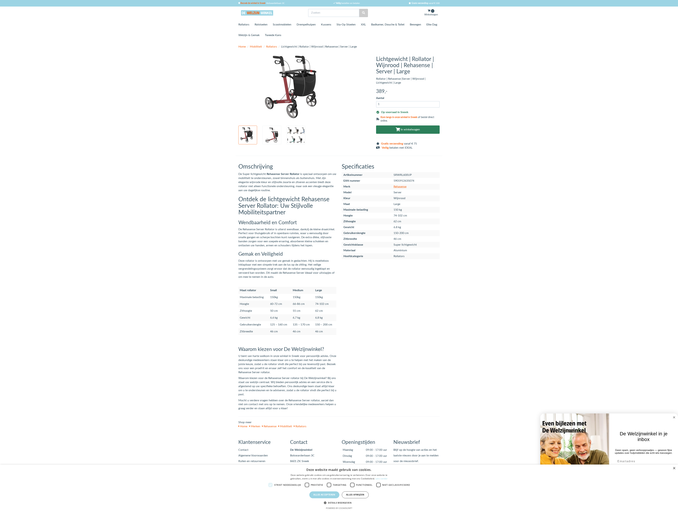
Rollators (243, 24)
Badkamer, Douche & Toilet (388, 24)
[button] (339, 502)
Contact (243, 449)
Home (242, 46)
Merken (255, 426)
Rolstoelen (261, 24)
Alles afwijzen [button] (355, 494)
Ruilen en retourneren (251, 461)
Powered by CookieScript (339, 508)
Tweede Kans (273, 35)
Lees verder (381, 478)
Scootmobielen (282, 24)
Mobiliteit (256, 46)
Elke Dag (431, 24)
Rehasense (400, 186)
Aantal (380, 98)
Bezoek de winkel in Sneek (252, 3)
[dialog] (339, 488)
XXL (363, 24)
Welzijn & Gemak (249, 35)
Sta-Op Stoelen (346, 24)
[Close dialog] (674, 417)
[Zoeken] (363, 13)
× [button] (674, 468)
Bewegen (415, 24)
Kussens (326, 24)
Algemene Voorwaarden (253, 455)
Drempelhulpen (306, 24)
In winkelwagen (410, 129)
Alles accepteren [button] (324, 494)
